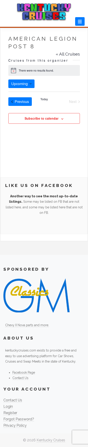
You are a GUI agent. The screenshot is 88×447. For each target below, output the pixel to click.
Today (44, 99)
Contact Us (20, 378)
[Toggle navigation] (80, 21)
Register (10, 413)
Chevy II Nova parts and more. (27, 325)
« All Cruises (68, 53)
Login (8, 406)
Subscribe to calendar (41, 118)
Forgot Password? (18, 419)
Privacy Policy (15, 425)
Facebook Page (23, 372)
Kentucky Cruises (51, 440)
